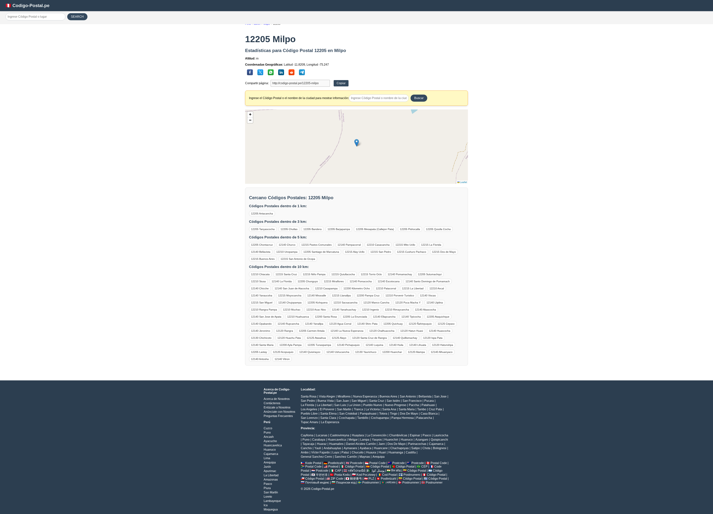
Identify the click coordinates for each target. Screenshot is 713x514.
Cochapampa (380, 417)
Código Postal (354, 466)
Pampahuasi (368, 413)
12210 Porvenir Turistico (399, 295)
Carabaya (318, 439)
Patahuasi (428, 405)
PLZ (371, 478)
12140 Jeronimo (260, 330)
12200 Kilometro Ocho (357, 288)
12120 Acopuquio (283, 351)
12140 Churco (287, 244)
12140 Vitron (282, 359)
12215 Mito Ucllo (405, 244)
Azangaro (421, 439)
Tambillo (362, 417)
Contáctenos (272, 403)
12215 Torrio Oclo (371, 274)
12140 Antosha (260, 359)
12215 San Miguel (261, 302)
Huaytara (358, 435)
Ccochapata (347, 417)
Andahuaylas (332, 448)
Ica (266, 505)
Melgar (353, 439)
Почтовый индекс (317, 482)
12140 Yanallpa (314, 323)
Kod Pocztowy (365, 474)
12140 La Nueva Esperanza (347, 330)
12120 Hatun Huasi (411, 330)
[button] (356, 143)
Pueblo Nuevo (372, 405)
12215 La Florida (431, 244)
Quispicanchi (439, 439)
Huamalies (336, 443)
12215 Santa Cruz (286, 274)
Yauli (317, 448)
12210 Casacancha (378, 244)
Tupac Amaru (309, 422)
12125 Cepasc (446, 323)
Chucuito (358, 452)
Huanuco (270, 449)
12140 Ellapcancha (384, 316)
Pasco (268, 483)
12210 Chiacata (260, 274)
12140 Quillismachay (405, 337)
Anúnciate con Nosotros (279, 411)
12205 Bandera (312, 229)
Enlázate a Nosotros (277, 407)
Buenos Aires (388, 396)
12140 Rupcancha (288, 323)
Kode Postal (313, 463)
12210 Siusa (258, 281)
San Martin (344, 409)
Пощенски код (346, 482)
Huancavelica (273, 445)
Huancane (381, 448)
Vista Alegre (327, 396)
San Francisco (412, 400)
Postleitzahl (336, 463)
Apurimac (270, 471)
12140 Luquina (374, 344)
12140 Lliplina (435, 302)
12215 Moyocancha (289, 295)
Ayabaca (365, 448)
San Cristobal (348, 413)
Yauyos (377, 439)
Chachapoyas (399, 448)
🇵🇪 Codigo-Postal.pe (27, 5)
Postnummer (370, 482)
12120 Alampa (416, 351)
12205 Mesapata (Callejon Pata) (375, 229)
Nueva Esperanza (365, 396)
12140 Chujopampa (290, 302)
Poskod (333, 466)
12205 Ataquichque (438, 316)
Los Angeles (309, 409)
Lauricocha (441, 435)
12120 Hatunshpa (442, 344)
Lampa (364, 439)
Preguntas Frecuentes (278, 416)
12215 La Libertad (413, 288)
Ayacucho (270, 441)
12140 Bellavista (260, 251)
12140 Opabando (261, 323)
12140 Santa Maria (262, 344)
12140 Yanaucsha (261, 295)
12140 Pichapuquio (348, 344)
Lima (267, 458)
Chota (426, 448)
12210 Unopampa (286, 251)
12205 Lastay (259, 351)
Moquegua (271, 509)
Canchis (306, 448)
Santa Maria (407, 409)
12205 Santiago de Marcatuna (321, 251)
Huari (382, 452)
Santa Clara (328, 417)
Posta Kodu (342, 474)
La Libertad (271, 475)
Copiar (341, 83)
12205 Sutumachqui (430, 274)
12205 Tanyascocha (263, 229)
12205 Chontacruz (262, 244)
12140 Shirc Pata (367, 323)
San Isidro (393, 400)
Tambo (421, 409)
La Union (355, 405)
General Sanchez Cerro (316, 456)
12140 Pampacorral (349, 244)
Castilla (411, 452)
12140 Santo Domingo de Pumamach (428, 281)
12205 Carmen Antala (312, 330)
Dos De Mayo (409, 413)
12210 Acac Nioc (316, 309)
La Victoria (373, 409)
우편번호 (322, 474)
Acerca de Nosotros (277, 398)
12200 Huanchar (392, 351)
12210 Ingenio (370, 309)
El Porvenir (327, 409)
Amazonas (271, 479)
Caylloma (307, 435)
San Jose (440, 396)
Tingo (393, 413)
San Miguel (359, 400)
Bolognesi (439, 448)
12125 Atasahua (316, 337)
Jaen (381, 443)
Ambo (305, 452)
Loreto (268, 496)
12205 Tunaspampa (319, 344)
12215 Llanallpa (341, 295)
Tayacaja (308, 443)
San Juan (342, 400)
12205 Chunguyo (308, 281)
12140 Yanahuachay (344, 309)
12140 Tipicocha (411, 316)
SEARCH (77, 16)
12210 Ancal (436, 288)
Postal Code (377, 463)
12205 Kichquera (317, 302)
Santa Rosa (308, 396)
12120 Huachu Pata (289, 337)
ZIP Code (337, 478)
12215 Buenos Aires (263, 258)
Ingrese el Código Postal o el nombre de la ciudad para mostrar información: (299, 98)
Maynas (364, 456)
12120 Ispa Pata (432, 337)
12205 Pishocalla (410, 229)
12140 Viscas (428, 295)
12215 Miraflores (334, 281)
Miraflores (344, 396)
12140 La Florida (282, 281)
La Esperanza (330, 422)
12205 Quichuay (393, 323)
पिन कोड (396, 470)
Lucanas (321, 435)
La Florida (307, 405)
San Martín (271, 492)
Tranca (358, 409)
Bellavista (425, 396)
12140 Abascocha (425, 309)
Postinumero (411, 474)
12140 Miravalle (316, 295)
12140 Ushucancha (337, 351)
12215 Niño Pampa (314, 274)
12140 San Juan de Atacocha (292, 288)
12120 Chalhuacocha (381, 330)
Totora (383, 413)
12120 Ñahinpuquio (420, 323)
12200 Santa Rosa (326, 316)
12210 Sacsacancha (345, 302)
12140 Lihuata (417, 344)
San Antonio (408, 396)
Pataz (345, 452)
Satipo (415, 448)
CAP (338, 470)
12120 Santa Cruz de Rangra (369, 337)
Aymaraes (350, 448)
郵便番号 (356, 478)
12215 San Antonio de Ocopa (298, 258)
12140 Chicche (260, 288)
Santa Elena (328, 413)
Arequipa (270, 462)
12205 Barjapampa (339, 229)
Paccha (414, 405)
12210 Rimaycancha (397, 309)
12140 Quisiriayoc (309, 351)
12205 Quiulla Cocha (438, 229)
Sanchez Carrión (346, 456)
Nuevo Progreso (395, 405)
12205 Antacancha (262, 213)
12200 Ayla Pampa (290, 344)
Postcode (356, 463)
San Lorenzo (309, 417)
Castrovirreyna (339, 435)
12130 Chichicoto (261, 337)
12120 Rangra (284, 330)
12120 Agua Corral (340, 323)
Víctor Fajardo (320, 452)
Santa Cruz (376, 400)
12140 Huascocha (439, 330)
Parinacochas (417, 443)
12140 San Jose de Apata (266, 316)
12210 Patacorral (386, 288)
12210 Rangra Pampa (264, 309)
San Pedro (308, 400)
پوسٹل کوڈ (378, 470)
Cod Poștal (389, 474)
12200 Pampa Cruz (368, 295)
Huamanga (395, 452)
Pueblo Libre (309, 413)
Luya (335, 452)
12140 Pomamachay (400, 274)
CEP (424, 466)
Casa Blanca (429, 413)
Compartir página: (257, 83)
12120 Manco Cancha (376, 302)
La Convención (377, 435)
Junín (267, 466)
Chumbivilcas (398, 435)
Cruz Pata (435, 409)
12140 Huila (396, 344)
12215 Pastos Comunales (316, 244)
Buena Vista (326, 400)
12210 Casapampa (326, 288)
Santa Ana (389, 409)
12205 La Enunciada (355, 316)
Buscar (419, 98)
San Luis (340, 405)
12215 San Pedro (380, 251)
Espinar (415, 435)
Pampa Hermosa (402, 417)
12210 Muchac (291, 309)
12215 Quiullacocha (343, 274)
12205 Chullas (289, 229)
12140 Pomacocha (361, 281)
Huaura (371, 452)
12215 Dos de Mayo (444, 251)
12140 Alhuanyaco (441, 351)
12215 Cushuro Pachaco (411, 251)
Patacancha (424, 417)
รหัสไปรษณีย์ (356, 470)
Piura (267, 488)
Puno (267, 432)
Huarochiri (391, 439)
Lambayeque (272, 500)
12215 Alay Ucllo (354, 251)
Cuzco (268, 428)
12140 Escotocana (389, 281)
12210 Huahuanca (298, 316)
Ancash (269, 436)
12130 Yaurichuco (365, 351)
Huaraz (322, 443)
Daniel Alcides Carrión (361, 443)
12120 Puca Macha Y (408, 302)
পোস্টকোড (391, 482)
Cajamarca (271, 453)
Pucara (429, 400)
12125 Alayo (339, 337)
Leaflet (463, 182)
